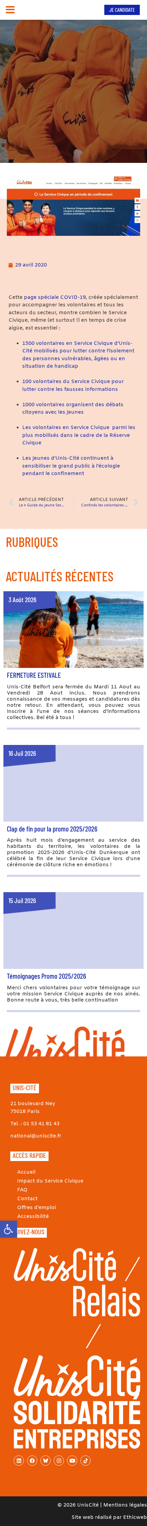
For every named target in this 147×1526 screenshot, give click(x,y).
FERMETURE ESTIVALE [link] (34, 675)
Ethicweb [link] (135, 1517)
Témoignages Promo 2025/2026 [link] (46, 976)
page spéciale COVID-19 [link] (55, 297)
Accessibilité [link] (33, 1216)
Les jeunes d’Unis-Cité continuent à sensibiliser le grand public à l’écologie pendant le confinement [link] (71, 466)
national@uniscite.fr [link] (35, 1136)
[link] (8, 1229)
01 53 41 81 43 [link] (41, 1123)
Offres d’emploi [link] (36, 1207)
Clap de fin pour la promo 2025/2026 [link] (52, 828)
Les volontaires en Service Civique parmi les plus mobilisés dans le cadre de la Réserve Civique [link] (78, 435)
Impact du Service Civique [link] (50, 1181)
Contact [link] (27, 1198)
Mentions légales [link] (125, 1505)
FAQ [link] (22, 1190)
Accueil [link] (26, 1172)
